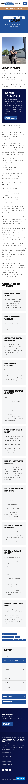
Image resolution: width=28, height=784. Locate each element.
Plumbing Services (7, 696)
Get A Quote (11, 118)
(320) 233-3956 (17, 3)
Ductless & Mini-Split (9, 669)
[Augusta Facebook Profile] (10, 770)
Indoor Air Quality (8, 682)
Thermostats (7, 687)
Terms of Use (4, 779)
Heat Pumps (7, 678)
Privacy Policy (9, 779)
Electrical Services (7, 702)
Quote (25, 3)
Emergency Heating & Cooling (11, 660)
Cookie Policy (14, 779)
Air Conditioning (7, 656)
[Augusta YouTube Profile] (6, 770)
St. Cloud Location (7, 752)
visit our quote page (7, 718)
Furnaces (6, 674)
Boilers (5, 665)
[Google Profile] (3, 770)
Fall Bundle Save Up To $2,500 (14, 8)
